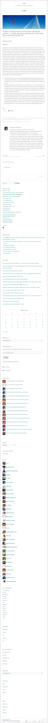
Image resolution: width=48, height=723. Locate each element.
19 (17, 324)
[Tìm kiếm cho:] (9, 183)
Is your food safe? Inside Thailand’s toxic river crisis (13, 290)
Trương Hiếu (8, 410)
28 (30, 327)
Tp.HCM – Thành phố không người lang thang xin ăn (13, 298)
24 (5, 327)
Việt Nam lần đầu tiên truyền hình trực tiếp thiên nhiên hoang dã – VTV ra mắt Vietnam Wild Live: (22, 295)
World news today (6, 188)
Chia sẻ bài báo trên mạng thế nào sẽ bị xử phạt (12, 270)
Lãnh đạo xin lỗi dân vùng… (22, 425)
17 (5, 324)
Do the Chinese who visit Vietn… (22, 399)
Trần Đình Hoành (9, 381)
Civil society (5, 680)
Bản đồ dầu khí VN (6, 210)
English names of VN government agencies (11, 196)
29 (36, 327)
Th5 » (7, 331)
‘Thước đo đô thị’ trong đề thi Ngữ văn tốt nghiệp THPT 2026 (15, 284)
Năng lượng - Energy (27, 119)
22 (36, 324)
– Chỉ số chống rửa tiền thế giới (9, 247)
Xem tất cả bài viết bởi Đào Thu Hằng (22, 149)
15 (36, 322)
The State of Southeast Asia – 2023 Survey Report (11, 156)
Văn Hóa (4, 638)
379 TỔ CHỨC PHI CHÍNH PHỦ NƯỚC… (24, 429)
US (3, 635)
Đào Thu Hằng (11, 37)
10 (5, 322)
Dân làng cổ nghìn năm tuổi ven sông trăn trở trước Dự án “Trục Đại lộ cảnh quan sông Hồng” (22, 273)
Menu (24, 10)
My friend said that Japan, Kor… (22, 403)
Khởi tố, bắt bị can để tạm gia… (22, 414)
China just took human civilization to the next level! (13, 276)
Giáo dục (4, 692)
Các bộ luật (5, 663)
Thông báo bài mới (7, 346)
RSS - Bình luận (7, 370)
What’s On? (5, 225)
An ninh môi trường (7, 121)
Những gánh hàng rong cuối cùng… (22, 395)
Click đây (6, 357)
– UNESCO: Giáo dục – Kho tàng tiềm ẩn (11, 251)
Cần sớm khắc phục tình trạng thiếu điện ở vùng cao (13, 304)
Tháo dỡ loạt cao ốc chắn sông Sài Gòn (11, 301)
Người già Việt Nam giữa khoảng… (21, 410)
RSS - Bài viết (7, 367)
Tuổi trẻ (4, 632)
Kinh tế (4, 701)
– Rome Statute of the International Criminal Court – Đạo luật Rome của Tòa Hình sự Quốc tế (22, 241)
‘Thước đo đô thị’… (19, 388)
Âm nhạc (4, 655)
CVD (24, 3)
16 (42, 322)
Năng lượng (5, 706)
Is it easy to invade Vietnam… (22, 421)
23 (42, 324)
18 (11, 324)
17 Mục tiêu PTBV (6, 652)
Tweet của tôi (5, 453)
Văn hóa (4, 712)
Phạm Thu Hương (10, 425)
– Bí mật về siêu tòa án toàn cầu (9, 249)
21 (30, 324)
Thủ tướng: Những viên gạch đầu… (23, 418)
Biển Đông (5, 660)
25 (11, 327)
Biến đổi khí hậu (6, 658)
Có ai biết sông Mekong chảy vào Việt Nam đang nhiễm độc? (15, 279)
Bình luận (41, 176)
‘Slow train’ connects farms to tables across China (13, 292)
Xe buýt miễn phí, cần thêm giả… (21, 392)
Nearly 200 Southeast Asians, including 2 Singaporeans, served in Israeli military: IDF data (21, 287)
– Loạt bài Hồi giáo (6, 253)
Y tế (3, 640)
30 (42, 327)
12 (17, 322)
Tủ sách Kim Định (19, 381)
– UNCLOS (5, 243)
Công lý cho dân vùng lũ (21, 433)
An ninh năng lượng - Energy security (19, 118)
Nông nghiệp (5, 626)
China (4, 683)
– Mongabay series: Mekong (8, 245)
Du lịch (4, 689)
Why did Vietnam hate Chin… (21, 407)
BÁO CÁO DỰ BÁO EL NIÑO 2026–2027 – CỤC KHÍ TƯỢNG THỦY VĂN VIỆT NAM (20, 263)
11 (11, 322)
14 (30, 322)
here (11, 41)
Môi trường (5, 704)
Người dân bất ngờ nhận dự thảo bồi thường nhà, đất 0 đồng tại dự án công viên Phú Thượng (22, 281)
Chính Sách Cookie (16, 720)
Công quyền (5, 686)
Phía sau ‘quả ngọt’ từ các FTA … (39, 156)
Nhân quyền (5, 629)
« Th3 (4, 331)
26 (17, 327)
